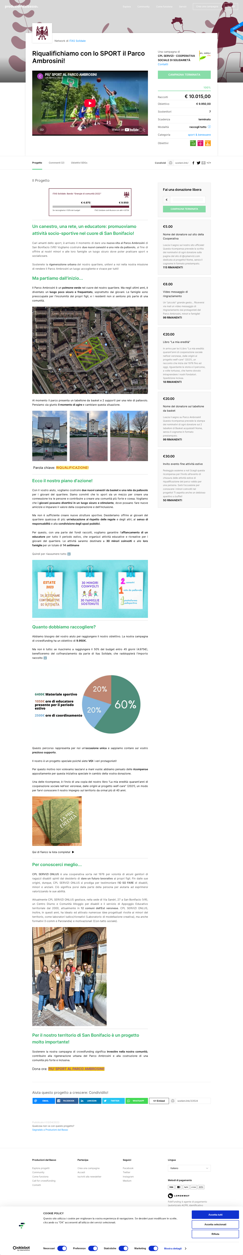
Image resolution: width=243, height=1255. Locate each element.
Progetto (37, 162)
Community (143, 6)
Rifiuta (215, 1234)
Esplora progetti (40, 1168)
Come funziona (164, 6)
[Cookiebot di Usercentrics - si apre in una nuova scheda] (21, 1248)
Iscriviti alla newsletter (89, 1176)
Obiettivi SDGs (79, 162)
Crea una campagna (207, 6)
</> (208, 162)
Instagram (128, 1176)
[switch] (93, 1248)
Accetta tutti (215, 1214)
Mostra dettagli (173, 1248)
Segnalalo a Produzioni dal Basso (50, 1129)
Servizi (182, 6)
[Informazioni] (209, 126)
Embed (159, 1100)
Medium (127, 1180)
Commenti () (56, 162)
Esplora (127, 6)
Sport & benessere (199, 134)
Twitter (126, 1172)
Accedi (231, 6)
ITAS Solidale (77, 40)
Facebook (128, 1168)
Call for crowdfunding (44, 1180)
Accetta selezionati (215, 1224)
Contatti (163, 64)
